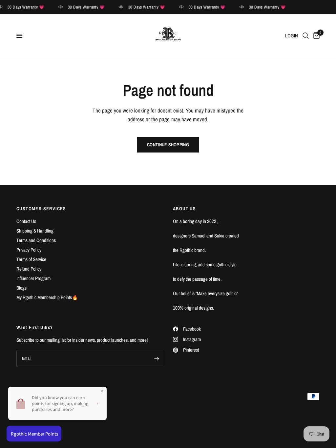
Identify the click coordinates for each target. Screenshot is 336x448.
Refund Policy (28, 268)
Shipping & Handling (34, 230)
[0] (315, 36)
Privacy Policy (28, 249)
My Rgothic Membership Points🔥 (47, 297)
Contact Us (26, 221)
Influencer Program (33, 278)
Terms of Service (31, 259)
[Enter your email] (156, 358)
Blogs (21, 287)
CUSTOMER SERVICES (41, 208)
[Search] (305, 36)
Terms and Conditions (36, 240)
